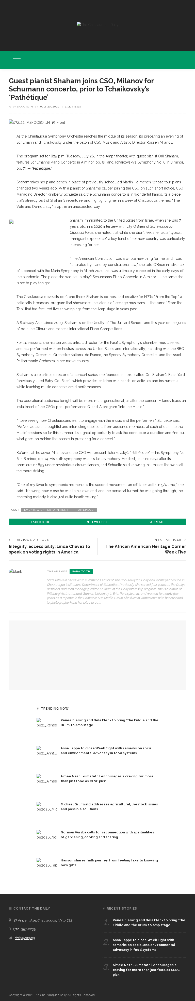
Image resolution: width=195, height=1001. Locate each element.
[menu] (16, 60)
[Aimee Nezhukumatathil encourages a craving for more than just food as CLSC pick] (47, 784)
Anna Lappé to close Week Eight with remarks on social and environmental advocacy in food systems (144, 945)
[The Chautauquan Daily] (98, 24)
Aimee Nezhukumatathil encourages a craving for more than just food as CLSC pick (146, 970)
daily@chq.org (25, 938)
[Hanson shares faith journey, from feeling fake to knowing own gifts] (47, 868)
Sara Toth (25, 106)
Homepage (84, 509)
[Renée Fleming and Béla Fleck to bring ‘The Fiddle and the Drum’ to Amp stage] (47, 728)
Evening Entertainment (46, 509)
